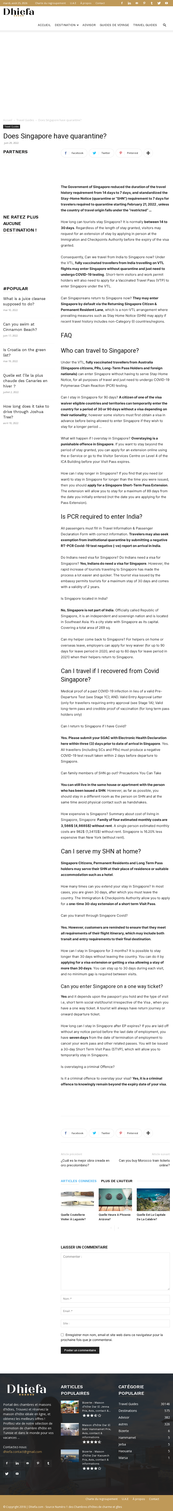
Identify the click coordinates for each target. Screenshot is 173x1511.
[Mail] (136, 3)
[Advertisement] (86, 40)
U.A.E (73, 3)
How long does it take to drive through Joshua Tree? (26, 411)
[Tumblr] (151, 3)
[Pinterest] (144, 3)
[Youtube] (166, 3)
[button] (164, 25)
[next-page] (118, 1228)
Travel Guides (145, 25)
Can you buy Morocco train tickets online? (144, 1163)
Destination (65, 25)
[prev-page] (111, 1228)
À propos (85, 3)
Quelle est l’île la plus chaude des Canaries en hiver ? (25, 380)
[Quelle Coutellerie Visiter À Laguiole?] (77, 1199)
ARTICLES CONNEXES (79, 1181)
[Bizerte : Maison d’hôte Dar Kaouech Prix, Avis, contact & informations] (70, 1456)
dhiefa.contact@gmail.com (22, 1452)
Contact (100, 3)
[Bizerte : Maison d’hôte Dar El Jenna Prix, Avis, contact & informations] (70, 1407)
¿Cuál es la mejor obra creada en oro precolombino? (85, 1163)
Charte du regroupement (50, 3)
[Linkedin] (129, 3)
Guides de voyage (114, 25)
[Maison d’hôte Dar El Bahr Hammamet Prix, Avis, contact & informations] (70, 1429)
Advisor (89, 25)
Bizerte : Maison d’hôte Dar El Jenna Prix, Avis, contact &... (96, 1406)
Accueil (44, 25)
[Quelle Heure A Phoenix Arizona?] (115, 1199)
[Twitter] (159, 3)
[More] (148, 153)
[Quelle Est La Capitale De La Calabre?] (153, 1199)
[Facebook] (121, 3)
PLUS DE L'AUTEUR (116, 1181)
